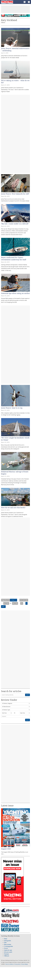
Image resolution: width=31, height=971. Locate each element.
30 (26, 600)
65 (16, 603)
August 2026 (6, 849)
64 (13, 603)
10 (21, 600)
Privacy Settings (24, 964)
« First (12, 600)
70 (21, 603)
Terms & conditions (9, 964)
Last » (3, 606)
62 (7, 603)
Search (27, 694)
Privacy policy (17, 964)
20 (23, 600)
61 (4, 603)
